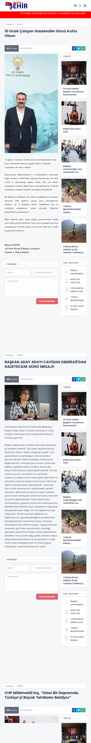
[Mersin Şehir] (16, 5)
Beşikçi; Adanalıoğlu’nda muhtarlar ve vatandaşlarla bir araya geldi (52, 13)
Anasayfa (10, 24)
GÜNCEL (20, 24)
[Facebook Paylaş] (74, 48)
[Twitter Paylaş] (79, 48)
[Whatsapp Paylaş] (83, 48)
